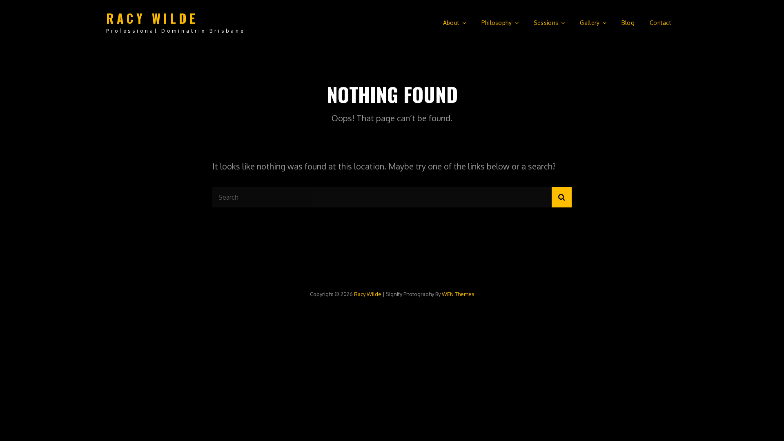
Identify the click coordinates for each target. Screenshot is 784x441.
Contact (660, 22)
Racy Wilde (152, 18)
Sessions (546, 22)
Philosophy (496, 22)
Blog (628, 22)
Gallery (589, 22)
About (451, 22)
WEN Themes (458, 294)
